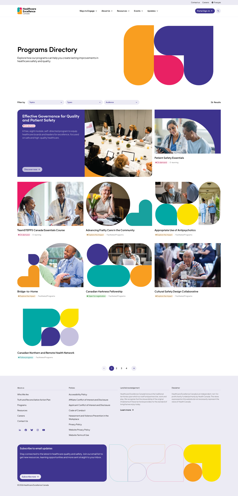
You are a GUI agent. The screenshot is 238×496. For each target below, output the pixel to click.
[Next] (133, 368)
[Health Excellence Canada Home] (26, 11)
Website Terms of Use (79, 435)
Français (217, 2)
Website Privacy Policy (79, 429)
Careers (205, 2)
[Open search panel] (218, 10)
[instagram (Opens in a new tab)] (37, 430)
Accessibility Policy (78, 394)
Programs (21, 405)
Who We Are (23, 394)
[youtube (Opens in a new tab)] (43, 430)
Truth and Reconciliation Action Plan (33, 399)
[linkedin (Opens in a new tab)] (19, 430)
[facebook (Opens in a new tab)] (25, 430)
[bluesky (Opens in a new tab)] (31, 430)
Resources (22, 410)
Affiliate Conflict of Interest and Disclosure (88, 399)
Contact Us (22, 421)
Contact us (195, 2)
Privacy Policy (75, 424)
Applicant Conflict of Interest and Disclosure (89, 405)
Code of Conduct (77, 410)
